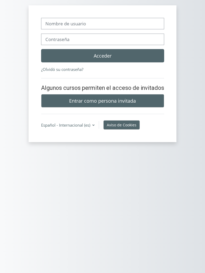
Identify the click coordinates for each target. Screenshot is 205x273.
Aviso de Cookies (121, 124)
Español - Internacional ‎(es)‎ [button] (66, 125)
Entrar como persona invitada (102, 101)
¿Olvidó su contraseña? (62, 69)
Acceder (103, 56)
